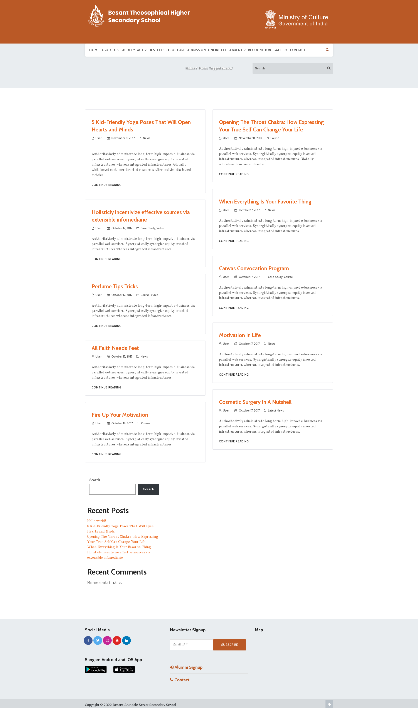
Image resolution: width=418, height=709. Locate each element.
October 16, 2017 (122, 423)
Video (160, 228)
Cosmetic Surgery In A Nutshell (255, 402)
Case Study (148, 228)
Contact (298, 50)
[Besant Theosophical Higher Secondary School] (143, 15)
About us (110, 50)
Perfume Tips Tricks (115, 286)
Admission (196, 50)
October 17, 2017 (249, 210)
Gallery (280, 50)
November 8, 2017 (123, 138)
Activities (146, 50)
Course (274, 138)
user (98, 138)
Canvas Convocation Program (254, 268)
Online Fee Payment (225, 50)
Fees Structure (171, 50)
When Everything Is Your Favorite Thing (265, 201)
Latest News (276, 410)
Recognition (259, 50)
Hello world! (96, 521)
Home (94, 50)
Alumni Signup (188, 667)
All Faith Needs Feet (115, 348)
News (146, 138)
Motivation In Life (240, 335)
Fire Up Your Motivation (120, 415)
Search (94, 480)
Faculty (128, 50)
